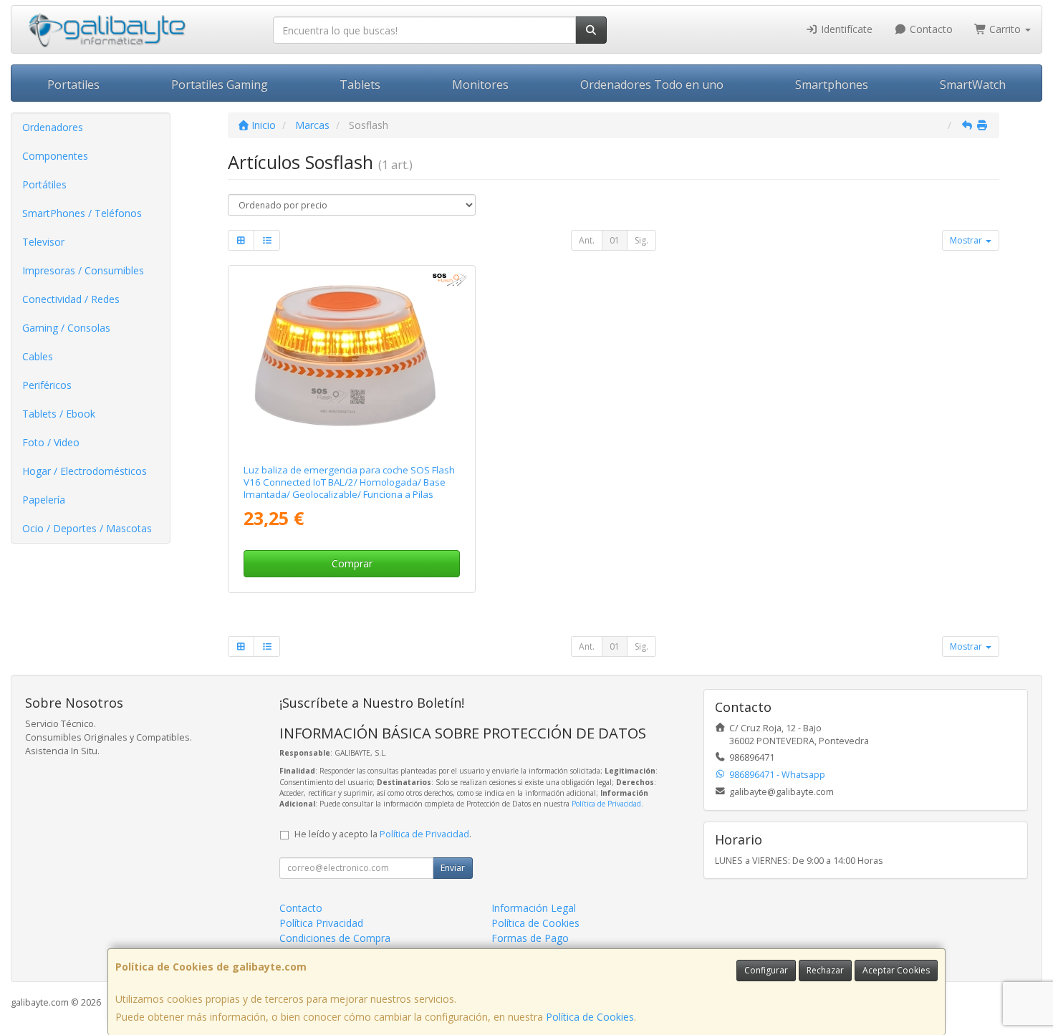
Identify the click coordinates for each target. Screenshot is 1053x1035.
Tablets (360, 84)
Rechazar (825, 970)
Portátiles (44, 184)
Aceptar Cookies (896, 970)
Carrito (1005, 29)
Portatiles (73, 84)
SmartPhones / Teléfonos (82, 213)
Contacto (930, 29)
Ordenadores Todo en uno (651, 84)
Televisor (43, 242)
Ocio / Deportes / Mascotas (87, 528)
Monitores (480, 84)
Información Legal (533, 908)
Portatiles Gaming (219, 84)
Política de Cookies (590, 1017)
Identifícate (845, 29)
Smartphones (831, 84)
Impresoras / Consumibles (83, 270)
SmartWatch (973, 84)
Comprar (352, 563)
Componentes (55, 156)
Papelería (43, 499)
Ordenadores (52, 127)
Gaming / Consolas (66, 327)
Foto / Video (51, 442)
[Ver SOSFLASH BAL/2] (351, 361)
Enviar (453, 868)
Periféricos (47, 385)
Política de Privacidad (606, 804)
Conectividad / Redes (71, 299)
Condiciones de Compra (334, 938)
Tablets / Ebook (58, 413)
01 (615, 240)
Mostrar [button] (967, 240)
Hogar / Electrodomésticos (84, 471)
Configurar (766, 970)
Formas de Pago (530, 938)
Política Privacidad (321, 923)
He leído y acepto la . (382, 834)
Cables (37, 356)
